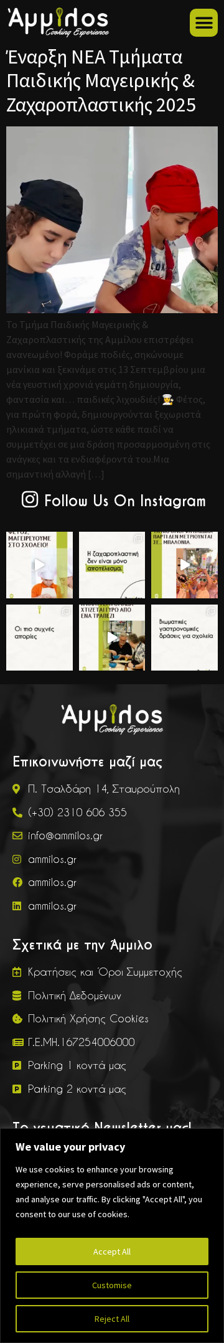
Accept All (112, 1251)
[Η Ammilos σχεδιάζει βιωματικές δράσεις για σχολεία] (39, 565)
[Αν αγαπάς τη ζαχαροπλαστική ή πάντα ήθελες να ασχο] (112, 565)
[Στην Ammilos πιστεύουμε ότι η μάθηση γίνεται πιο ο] (184, 638)
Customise (112, 1285)
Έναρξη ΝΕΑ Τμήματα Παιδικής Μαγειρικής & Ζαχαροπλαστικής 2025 (101, 80)
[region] (112, 1235)
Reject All (112, 1318)
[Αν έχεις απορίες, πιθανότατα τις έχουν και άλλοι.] (39, 638)
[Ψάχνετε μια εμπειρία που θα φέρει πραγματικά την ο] (112, 638)
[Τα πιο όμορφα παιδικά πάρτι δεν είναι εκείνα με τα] (184, 565)
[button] (204, 23)
